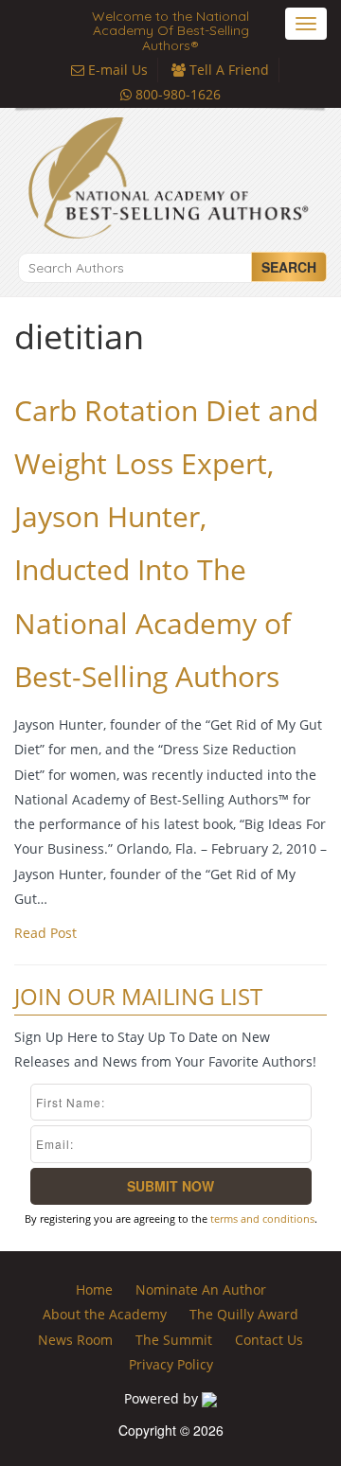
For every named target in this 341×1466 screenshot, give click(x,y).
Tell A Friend (227, 70)
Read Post (45, 933)
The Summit (173, 1340)
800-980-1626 (176, 94)
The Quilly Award (243, 1314)
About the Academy (105, 1314)
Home (94, 1289)
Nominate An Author (200, 1289)
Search (288, 266)
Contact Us (269, 1340)
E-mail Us (116, 70)
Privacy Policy (171, 1364)
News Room (75, 1340)
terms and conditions (262, 1218)
